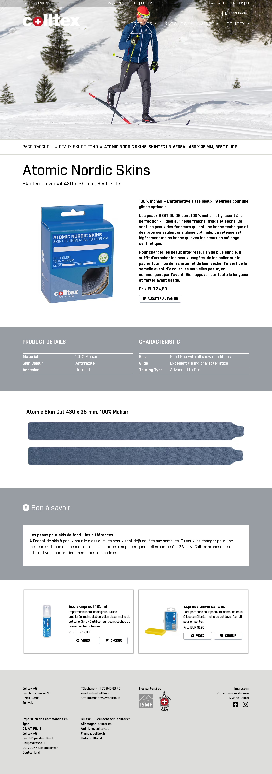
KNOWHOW (176, 24)
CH (120, 3)
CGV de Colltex (239, 698)
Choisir (116, 640)
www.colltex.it (110, 698)
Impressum (241, 688)
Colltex (236, 24)
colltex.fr (99, 733)
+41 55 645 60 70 (108, 688)
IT (143, 3)
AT (136, 3)
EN (233, 3)
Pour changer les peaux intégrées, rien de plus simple (188, 252)
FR (150, 3)
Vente (207, 24)
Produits (142, 24)
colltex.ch (123, 719)
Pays (111, 3)
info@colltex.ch (100, 693)
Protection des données (233, 693)
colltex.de (105, 724)
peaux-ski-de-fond (78, 147)
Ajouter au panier (162, 298)
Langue (214, 3)
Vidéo (85, 640)
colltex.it (96, 738)
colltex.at (102, 728)
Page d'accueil (38, 147)
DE (128, 3)
